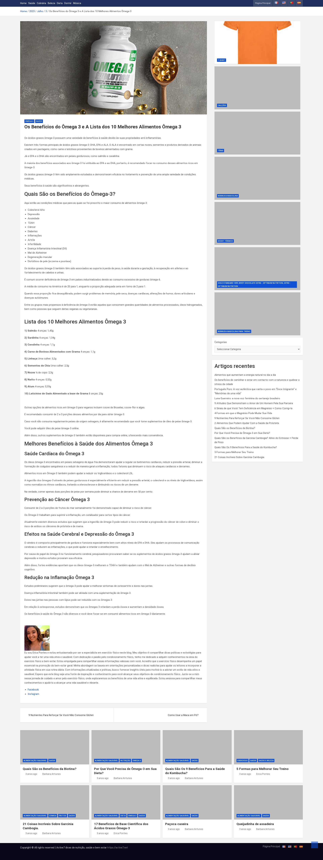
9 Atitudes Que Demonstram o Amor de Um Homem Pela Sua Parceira (253, 403)
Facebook (33, 689)
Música (77, 3)
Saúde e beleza (266, 761)
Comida (52, 816)
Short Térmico (225, 241)
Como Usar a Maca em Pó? (183, 715)
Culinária (41, 3)
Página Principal (263, 3)
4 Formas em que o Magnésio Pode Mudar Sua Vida (243, 413)
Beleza (51, 3)
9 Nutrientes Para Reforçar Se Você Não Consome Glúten (61, 715)
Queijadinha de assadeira (255, 824)
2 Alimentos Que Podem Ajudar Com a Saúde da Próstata (246, 423)
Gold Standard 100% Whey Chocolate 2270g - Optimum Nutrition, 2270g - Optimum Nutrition (254, 284)
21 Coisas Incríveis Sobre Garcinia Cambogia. (239, 457)
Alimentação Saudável (35, 761)
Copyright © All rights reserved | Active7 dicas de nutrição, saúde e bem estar (63, 847)
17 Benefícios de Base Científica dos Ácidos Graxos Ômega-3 (121, 826)
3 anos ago (31, 774)
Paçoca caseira (176, 824)
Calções (222, 105)
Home (23, 3)
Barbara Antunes (51, 774)
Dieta (60, 3)
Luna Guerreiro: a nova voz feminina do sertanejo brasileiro (247, 398)
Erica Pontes (263, 774)
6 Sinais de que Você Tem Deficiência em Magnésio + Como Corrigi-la (253, 408)
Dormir (67, 3)
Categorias (220, 342)
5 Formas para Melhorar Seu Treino (234, 452)
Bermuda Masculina (228, 196)
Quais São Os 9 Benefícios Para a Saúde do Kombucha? (245, 447)
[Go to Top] (314, 845)
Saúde (31, 3)
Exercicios (242, 761)
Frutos (62, 816)
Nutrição (125, 761)
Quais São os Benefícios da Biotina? (234, 428)
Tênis (220, 151)
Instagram (33, 693)
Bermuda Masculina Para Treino (234, 331)
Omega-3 (29, 121)
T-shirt (221, 60)
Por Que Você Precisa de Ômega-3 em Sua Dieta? (242, 433)
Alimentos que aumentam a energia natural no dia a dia (245, 374)
